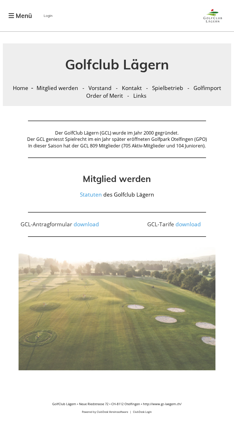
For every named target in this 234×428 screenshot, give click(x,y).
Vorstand (100, 88)
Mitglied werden (58, 88)
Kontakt (132, 88)
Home (20, 88)
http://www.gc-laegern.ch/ (162, 404)
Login (48, 15)
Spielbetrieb (168, 88)
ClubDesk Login (142, 412)
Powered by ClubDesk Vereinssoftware (105, 412)
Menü (23, 16)
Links (139, 95)
